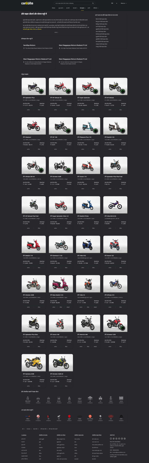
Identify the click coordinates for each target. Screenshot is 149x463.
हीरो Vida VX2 (81, 255)
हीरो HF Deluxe (109, 97)
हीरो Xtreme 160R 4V (56, 374)
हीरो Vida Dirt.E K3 (110, 216)
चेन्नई (34, 29)
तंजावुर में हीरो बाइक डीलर (101, 46)
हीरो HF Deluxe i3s (56, 97)
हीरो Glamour (27, 137)
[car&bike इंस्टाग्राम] (116, 439)
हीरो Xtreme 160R (55, 176)
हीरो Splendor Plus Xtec (30, 334)
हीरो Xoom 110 (81, 176)
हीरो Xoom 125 (109, 255)
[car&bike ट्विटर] (114, 439)
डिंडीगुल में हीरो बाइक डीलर (101, 24)
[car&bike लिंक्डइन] (122, 439)
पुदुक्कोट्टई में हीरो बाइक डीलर (102, 29)
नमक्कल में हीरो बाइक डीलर (101, 44)
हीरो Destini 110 (28, 255)
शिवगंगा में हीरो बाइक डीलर (101, 19)
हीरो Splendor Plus (28, 97)
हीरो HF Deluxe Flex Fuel (30, 216)
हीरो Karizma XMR (28, 374)
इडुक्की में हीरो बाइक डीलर (101, 36)
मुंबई (28, 29)
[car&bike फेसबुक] (119, 439)
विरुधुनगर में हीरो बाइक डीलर (102, 21)
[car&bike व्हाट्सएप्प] (125, 439)
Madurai (123, 3)
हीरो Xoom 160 (54, 334)
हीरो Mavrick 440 (82, 334)
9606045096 (116, 450)
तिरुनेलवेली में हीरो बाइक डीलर (102, 41)
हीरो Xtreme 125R (110, 334)
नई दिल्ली (25, 29)
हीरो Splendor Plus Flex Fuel (113, 176)
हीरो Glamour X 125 (56, 255)
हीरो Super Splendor (83, 97)
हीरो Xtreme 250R (28, 295)
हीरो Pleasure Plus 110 (84, 137)
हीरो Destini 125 (109, 137)
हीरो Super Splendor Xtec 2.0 (59, 216)
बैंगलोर (31, 29)
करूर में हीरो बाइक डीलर (101, 31)
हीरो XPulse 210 (109, 295)
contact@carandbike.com (118, 452)
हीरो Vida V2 (81, 295)
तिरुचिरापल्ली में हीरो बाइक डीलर (102, 34)
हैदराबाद (39, 29)
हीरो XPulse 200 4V (29, 176)
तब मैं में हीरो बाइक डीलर (101, 26)
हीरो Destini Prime (83, 216)
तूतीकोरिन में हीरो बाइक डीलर (102, 39)
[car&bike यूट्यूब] (111, 439)
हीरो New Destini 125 (56, 295)
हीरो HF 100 (53, 137)
